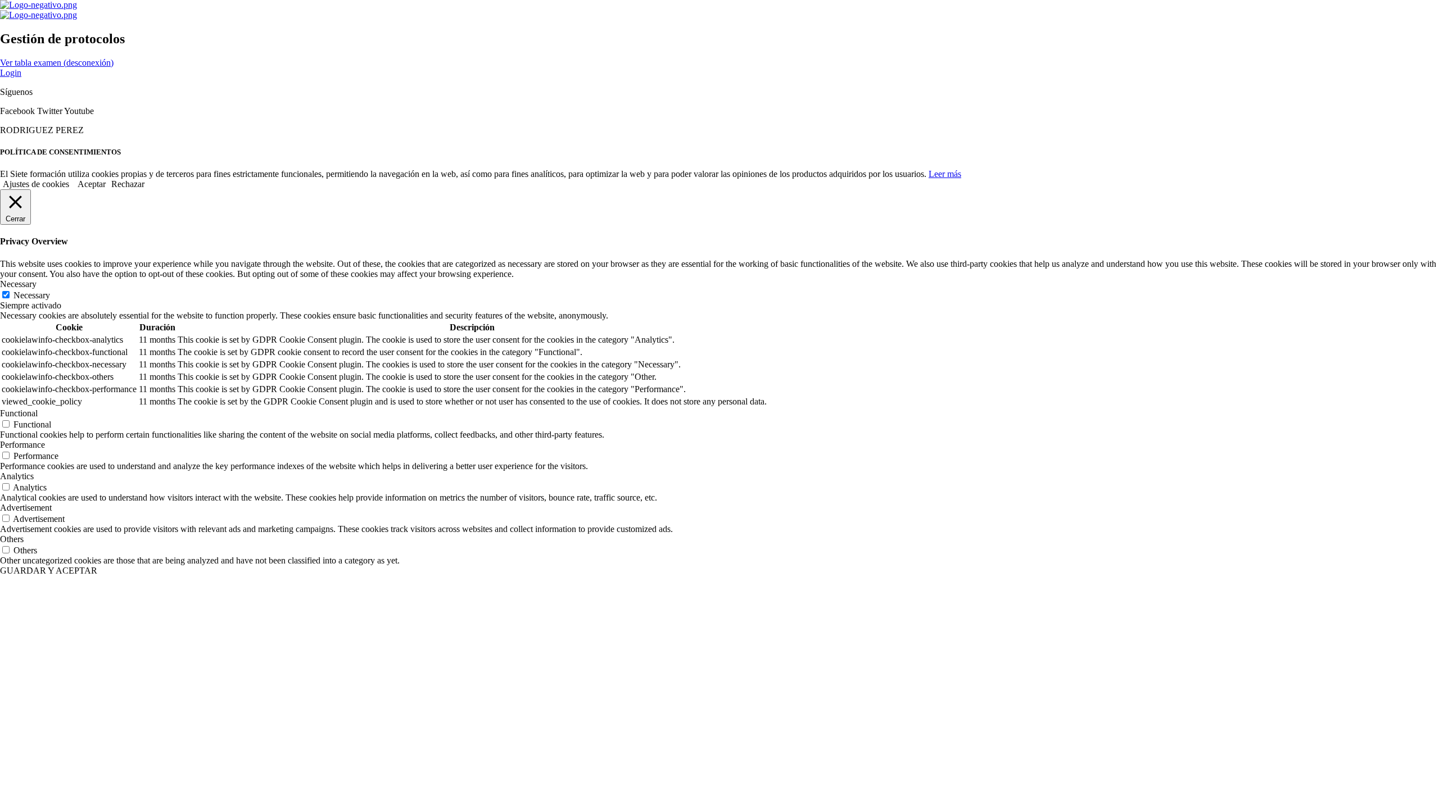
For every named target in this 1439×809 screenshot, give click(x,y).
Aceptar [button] (92, 184)
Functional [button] (19, 413)
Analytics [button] (17, 476)
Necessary (31, 295)
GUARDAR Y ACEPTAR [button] (48, 570)
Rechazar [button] (127, 184)
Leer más (945, 174)
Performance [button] (22, 444)
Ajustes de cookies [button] (36, 184)
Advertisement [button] (26, 507)
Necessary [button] (18, 284)
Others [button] (12, 539)
